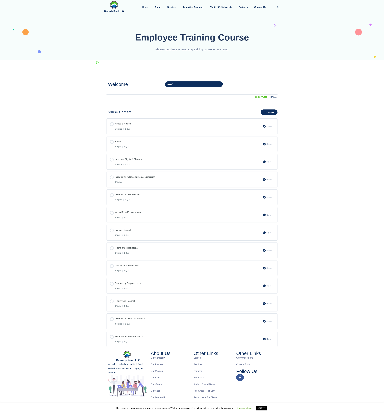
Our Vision (156, 377)
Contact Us (260, 7)
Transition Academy (193, 7)
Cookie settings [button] (244, 408)
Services (172, 7)
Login (169, 84)
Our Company (158, 357)
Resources (199, 377)
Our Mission (157, 371)
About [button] (158, 7)
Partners (243, 7)
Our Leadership (158, 397)
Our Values (156, 384)
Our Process (157, 364)
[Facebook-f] (240, 377)
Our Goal (155, 390)
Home (145, 7)
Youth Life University (221, 7)
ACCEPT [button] (262, 408)
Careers (197, 357)
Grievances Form (245, 357)
